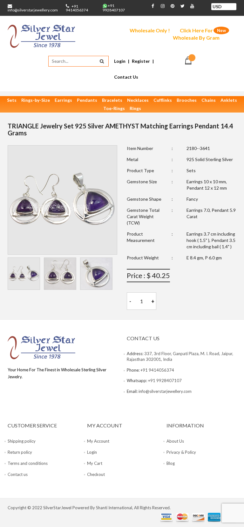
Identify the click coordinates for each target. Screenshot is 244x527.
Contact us (18, 474)
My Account (98, 441)
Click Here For (196, 34)
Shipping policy (22, 441)
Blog (170, 463)
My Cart (94, 463)
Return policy (20, 452)
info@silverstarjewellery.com (33, 10)
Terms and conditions (28, 463)
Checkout (96, 474)
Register (141, 61)
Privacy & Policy (181, 452)
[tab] (24, 274)
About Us (175, 441)
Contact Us (126, 77)
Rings (135, 108)
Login (119, 61)
